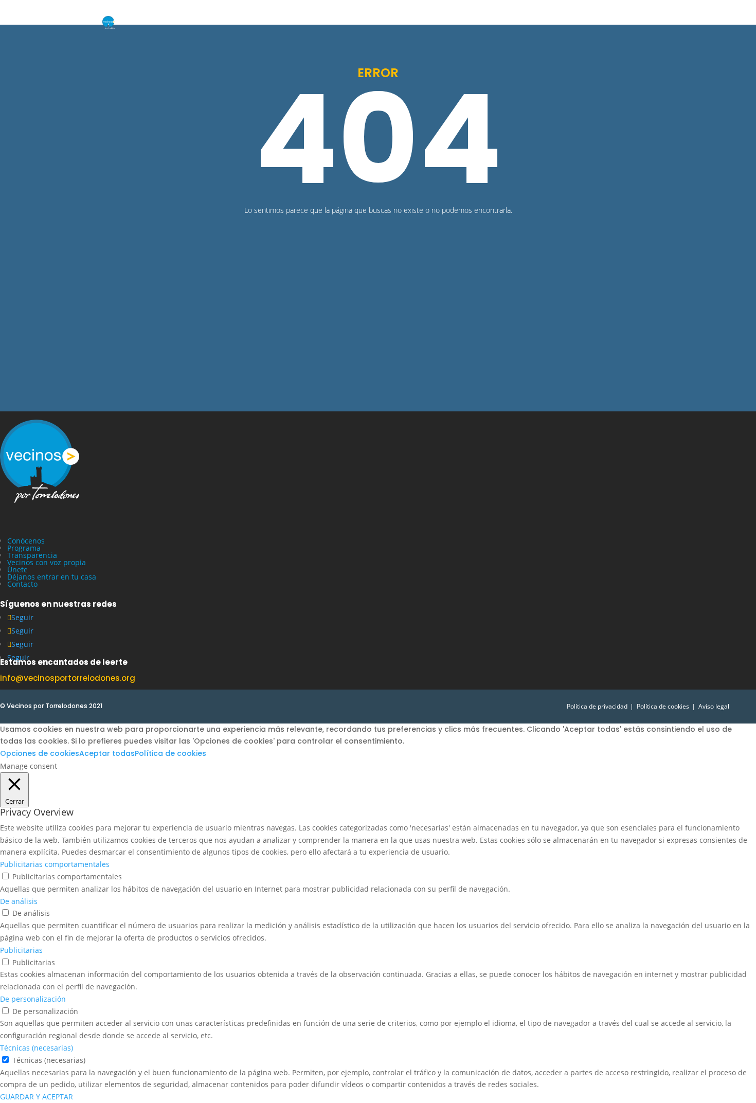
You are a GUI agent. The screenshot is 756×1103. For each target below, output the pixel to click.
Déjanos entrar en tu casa (51, 577)
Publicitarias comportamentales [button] (55, 864)
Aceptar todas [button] (107, 753)
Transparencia (32, 555)
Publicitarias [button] (21, 950)
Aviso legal (713, 706)
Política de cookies (663, 706)
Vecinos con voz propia (46, 562)
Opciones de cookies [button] (39, 753)
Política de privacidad (597, 706)
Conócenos (26, 541)
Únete (17, 569)
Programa (24, 548)
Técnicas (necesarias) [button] (36, 1048)
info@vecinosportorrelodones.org (67, 678)
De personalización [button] (33, 999)
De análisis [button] (19, 901)
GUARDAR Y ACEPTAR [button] (36, 1096)
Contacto (22, 584)
